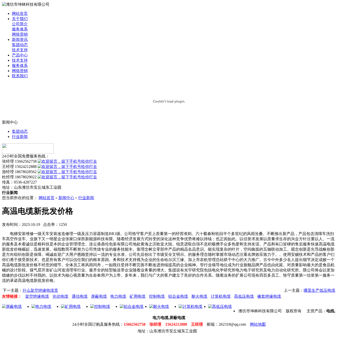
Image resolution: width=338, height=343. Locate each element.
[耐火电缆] (159, 306)
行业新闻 (20, 136)
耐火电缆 (199, 296)
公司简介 (20, 24)
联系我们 (20, 76)
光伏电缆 (60, 296)
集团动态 (20, 45)
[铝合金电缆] (132, 306)
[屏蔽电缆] (12, 306)
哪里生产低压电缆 (319, 290)
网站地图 (258, 324)
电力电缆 (118, 296)
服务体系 (20, 29)
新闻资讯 (20, 39)
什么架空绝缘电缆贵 (40, 290)
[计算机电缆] (190, 306)
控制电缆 (157, 296)
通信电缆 (80, 296)
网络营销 (20, 34)
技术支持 (20, 50)
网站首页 (20, 13)
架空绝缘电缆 (37, 296)
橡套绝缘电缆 (269, 296)
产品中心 (20, 55)
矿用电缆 (137, 296)
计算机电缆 (221, 296)
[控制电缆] (100, 306)
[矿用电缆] (71, 306)
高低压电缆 (244, 296)
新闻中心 (66, 198)
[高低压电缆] (220, 306)
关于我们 (20, 19)
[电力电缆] (41, 306)
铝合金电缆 (178, 296)
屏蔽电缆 (99, 296)
